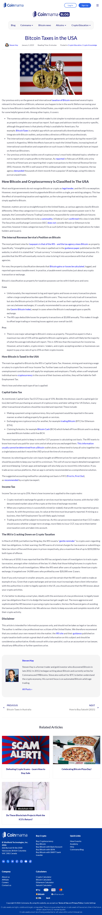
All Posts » (27, 689)
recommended (11, 480)
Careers (5, 882)
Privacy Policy (77, 903)
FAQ (72, 847)
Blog (13, 25)
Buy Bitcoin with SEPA (45, 849)
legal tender (68, 188)
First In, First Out (75, 476)
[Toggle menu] (97, 5)
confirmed (74, 218)
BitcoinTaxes (22, 130)
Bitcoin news (44, 25)
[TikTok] (30, 862)
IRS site (59, 633)
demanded (19, 170)
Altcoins (60, 25)
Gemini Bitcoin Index (20, 309)
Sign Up (85, 5)
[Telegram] (12, 862)
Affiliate (5, 879)
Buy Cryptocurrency (44, 841)
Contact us (6, 885)
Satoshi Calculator (44, 885)
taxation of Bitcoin (61, 100)
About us (6, 877)
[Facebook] (17, 862)
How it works (75, 841)
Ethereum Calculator (45, 882)
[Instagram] (21, 862)
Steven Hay (28, 660)
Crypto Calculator (43, 877)
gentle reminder (67, 541)
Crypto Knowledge (89, 45)
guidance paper (72, 248)
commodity (47, 218)
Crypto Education (80, 25)
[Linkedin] (3, 862)
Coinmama (25, 25)
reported (60, 158)
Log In (70, 5)
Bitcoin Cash (43, 429)
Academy (74, 844)
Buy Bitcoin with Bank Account (49, 847)
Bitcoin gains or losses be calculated (67, 266)
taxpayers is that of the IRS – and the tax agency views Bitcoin (58, 244)
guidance (77, 633)
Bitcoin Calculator (43, 879)
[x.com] (8, 862)
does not (52, 222)
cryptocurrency (25, 375)
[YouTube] (25, 862)
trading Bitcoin (68, 421)
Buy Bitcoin (41, 844)
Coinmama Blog (77, 849)
